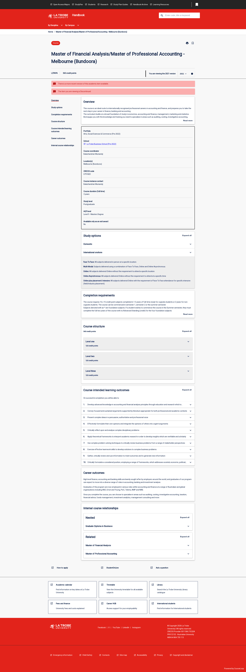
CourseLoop (239, 669)
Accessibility (142, 655)
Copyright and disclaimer (183, 655)
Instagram (136, 627)
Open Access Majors (61, 4)
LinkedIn (126, 627)
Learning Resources (161, 4)
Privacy (160, 655)
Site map (123, 655)
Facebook (102, 627)
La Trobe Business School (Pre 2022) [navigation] (101, 144)
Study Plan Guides (120, 4)
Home (50, 32)
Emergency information (62, 655)
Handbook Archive (140, 4)
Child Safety (87, 655)
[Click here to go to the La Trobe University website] (58, 16)
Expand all (187, 235)
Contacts (106, 655)
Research (104, 4)
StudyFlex (79, 4)
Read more (188, 121)
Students (91, 4)
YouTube (116, 627)
